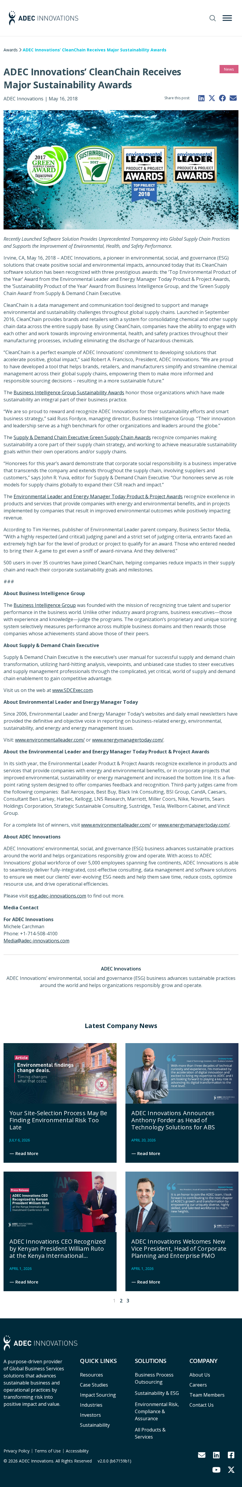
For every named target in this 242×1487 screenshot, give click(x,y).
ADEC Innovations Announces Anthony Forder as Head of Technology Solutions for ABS (173, 1120)
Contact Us (201, 1405)
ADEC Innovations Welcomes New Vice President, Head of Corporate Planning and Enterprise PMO (178, 1248)
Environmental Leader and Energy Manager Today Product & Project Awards (98, 496)
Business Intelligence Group (45, 605)
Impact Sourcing (98, 1395)
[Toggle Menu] (227, 18)
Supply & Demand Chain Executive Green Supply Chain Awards (82, 437)
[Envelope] (201, 1454)
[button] (201, 98)
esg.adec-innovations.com (57, 895)
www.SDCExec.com (72, 690)
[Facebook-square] (231, 1454)
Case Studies (94, 1385)
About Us (199, 1375)
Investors (90, 1415)
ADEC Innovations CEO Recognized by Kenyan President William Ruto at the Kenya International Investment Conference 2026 (57, 1252)
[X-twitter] (231, 1469)
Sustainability (95, 1425)
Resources (91, 1375)
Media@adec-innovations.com (36, 940)
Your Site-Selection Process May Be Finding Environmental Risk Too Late (58, 1120)
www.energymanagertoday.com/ (127, 740)
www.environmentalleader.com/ (50, 740)
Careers (198, 1385)
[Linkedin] (216, 1454)
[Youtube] (216, 1469)
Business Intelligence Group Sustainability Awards (69, 392)
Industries (91, 1405)
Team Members (207, 1395)
